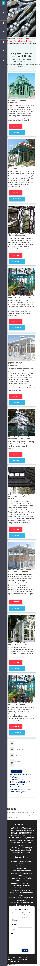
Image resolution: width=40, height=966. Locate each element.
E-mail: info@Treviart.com (21, 775)
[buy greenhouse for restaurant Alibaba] (21, 86)
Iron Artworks (20, 39)
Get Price (15, 126)
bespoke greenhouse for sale (15, 812)
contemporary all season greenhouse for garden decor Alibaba (21, 873)
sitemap (22, 961)
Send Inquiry (16, 132)
